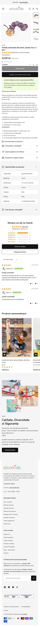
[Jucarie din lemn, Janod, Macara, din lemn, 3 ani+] (17, 337)
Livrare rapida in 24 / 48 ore (14, 152)
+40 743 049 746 (14, 488)
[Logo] (17, 8)
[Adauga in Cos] (4, 354)
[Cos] (37, 9)
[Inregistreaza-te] (33, 578)
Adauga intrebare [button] (20, 252)
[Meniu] (3, 8)
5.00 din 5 (25, 227)
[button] (6, 52)
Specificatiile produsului (14, 167)
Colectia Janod (10, 450)
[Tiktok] (17, 587)
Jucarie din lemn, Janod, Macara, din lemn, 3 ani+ (16, 361)
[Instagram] (5, 587)
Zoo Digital (24, 614)
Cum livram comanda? (14, 210)
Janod (3, 45)
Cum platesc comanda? (13, 146)
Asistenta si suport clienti (14, 158)
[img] (6, 265)
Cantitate (5, 64)
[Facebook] (9, 587)
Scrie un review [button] (20, 247)
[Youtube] (13, 587)
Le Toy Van (36, 365)
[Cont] (33, 9)
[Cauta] (29, 9)
